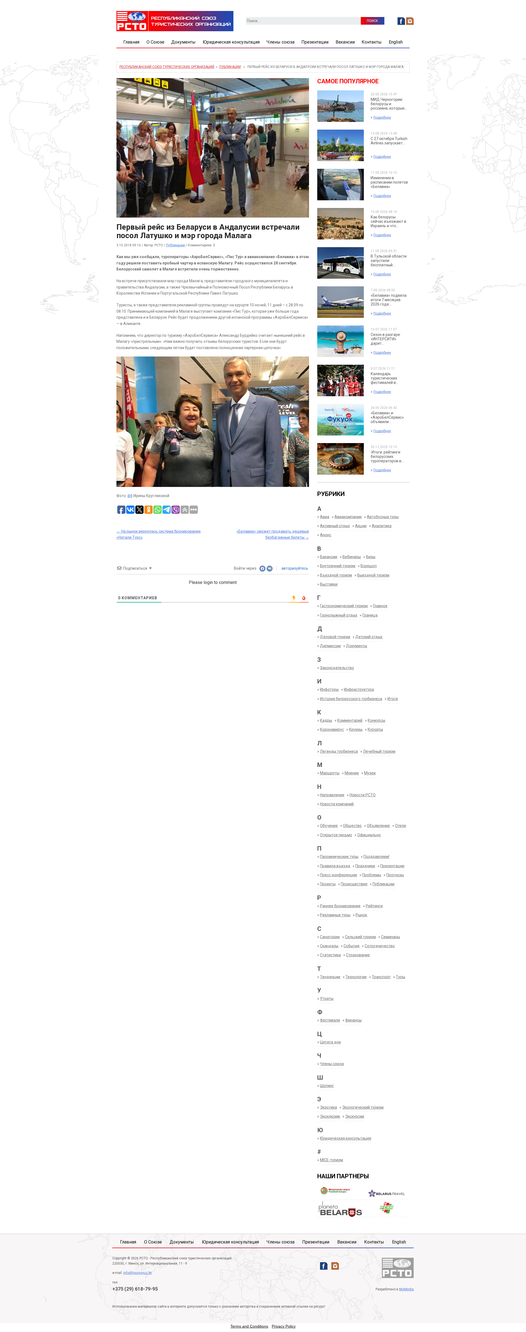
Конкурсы (376, 720)
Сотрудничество (380, 946)
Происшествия (354, 884)
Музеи (370, 773)
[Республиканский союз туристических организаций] (174, 21)
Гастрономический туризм (344, 606)
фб (130, 496)
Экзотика (328, 1107)
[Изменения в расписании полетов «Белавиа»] (340, 184)
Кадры (326, 720)
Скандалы (329, 946)
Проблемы (371, 875)
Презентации (314, 42)
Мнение (352, 773)
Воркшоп (369, 566)
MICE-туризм (331, 1160)
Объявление (378, 825)
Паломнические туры (339, 856)
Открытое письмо (336, 835)
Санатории (330, 937)
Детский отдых (368, 637)
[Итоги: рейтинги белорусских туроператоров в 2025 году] (340, 459)
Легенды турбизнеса (339, 751)
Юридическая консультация (231, 42)
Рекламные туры (335, 915)
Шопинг (327, 1085)
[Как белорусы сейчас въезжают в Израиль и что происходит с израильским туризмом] (340, 223)
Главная (131, 42)
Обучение (329, 825)
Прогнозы (395, 875)
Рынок (361, 915)
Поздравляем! (376, 856)
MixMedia (406, 1289)
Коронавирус (332, 729)
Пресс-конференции (338, 875)
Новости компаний (337, 804)
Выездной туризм (373, 575)
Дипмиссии (330, 646)
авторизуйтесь (294, 568)
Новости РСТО (363, 795)
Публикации (230, 67)
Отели (400, 825)
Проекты (328, 884)
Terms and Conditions (249, 1326)
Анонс (325, 535)
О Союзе (155, 42)
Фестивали (330, 1020)
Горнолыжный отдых (338, 615)
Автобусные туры (383, 517)
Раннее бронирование (340, 906)
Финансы (353, 1020)
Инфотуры (329, 689)
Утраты (326, 998)
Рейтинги (374, 906)
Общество (352, 825)
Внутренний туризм (337, 566)
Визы (370, 557)
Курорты (375, 729)
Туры (400, 977)
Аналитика (381, 526)
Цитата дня (330, 1042)
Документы (183, 42)
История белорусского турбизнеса (351, 699)
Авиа (324, 517)
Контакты (372, 42)
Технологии (356, 977)
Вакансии (345, 42)
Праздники (365, 866)
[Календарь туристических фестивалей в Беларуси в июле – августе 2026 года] (340, 380)
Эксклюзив (330, 1116)
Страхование (358, 955)
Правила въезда (335, 866)
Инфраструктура (359, 689)
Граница (370, 615)
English (396, 42)
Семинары (390, 937)
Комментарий (349, 720)
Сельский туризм (360, 937)
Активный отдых (335, 526)
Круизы (355, 729)
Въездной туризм (336, 575)
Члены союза (281, 42)
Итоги (392, 699)
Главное (380, 606)
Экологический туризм (363, 1107)
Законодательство (337, 668)
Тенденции (330, 977)
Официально (369, 835)
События (351, 946)
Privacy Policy (284, 1326)
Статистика (330, 955)
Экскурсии (354, 1116)
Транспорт (381, 977)
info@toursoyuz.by (137, 1273)
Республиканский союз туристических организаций (166, 67)
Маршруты (329, 773)
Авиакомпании (348, 517)
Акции (361, 526)
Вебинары (351, 557)
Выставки (329, 584)
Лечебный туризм (379, 751)
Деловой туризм (335, 637)
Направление (332, 795)
